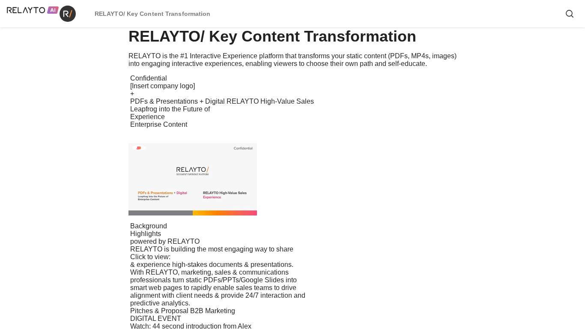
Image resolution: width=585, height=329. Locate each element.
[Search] (569, 13)
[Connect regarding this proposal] (138, 148)
